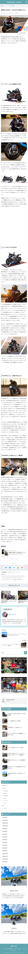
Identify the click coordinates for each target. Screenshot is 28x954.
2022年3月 (4, 845)
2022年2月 (4, 848)
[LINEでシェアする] (18, 567)
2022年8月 (4, 831)
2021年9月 (4, 861)
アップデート (18, 577)
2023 (9, 576)
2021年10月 (5, 859)
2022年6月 (4, 837)
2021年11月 (5, 856)
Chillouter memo (14, 2)
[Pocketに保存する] (22, 567)
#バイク (4, 576)
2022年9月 (4, 828)
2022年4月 (4, 842)
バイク (18, 572)
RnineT (5, 798)
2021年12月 (5, 853)
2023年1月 (4, 817)
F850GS (5, 793)
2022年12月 (5, 820)
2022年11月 (5, 823)
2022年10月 (5, 825)
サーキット (10, 579)
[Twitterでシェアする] (5, 567)
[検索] (25, 652)
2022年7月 (4, 834)
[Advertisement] (14, 63)
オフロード (6, 800)
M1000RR (9, 572)
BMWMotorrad (15, 576)
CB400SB (6, 790)
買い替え (20, 579)
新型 (16, 579)
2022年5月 (4, 839)
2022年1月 (4, 850)
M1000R (22, 576)
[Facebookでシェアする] (10, 567)
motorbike (11, 577)
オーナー (4, 579)
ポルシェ (5, 808)
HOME (15, 946)
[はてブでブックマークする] (14, 567)
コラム (14, 572)
